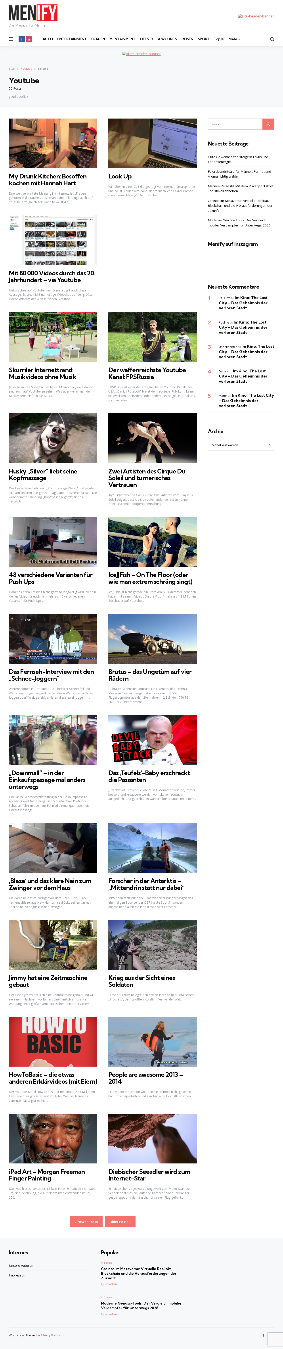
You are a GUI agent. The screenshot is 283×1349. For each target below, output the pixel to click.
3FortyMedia (50, 1335)
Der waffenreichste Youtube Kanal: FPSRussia (147, 373)
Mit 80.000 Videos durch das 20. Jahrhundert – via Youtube (52, 276)
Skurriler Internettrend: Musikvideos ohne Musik (42, 373)
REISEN (187, 39)
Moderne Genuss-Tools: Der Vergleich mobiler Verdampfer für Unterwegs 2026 (239, 222)
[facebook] (22, 39)
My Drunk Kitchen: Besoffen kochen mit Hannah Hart (47, 179)
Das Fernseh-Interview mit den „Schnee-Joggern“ (51, 675)
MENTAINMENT (122, 39)
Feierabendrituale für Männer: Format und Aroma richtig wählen (239, 173)
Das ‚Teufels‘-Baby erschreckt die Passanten (149, 776)
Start (12, 69)
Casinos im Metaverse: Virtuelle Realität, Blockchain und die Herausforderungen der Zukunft (240, 205)
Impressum (17, 1275)
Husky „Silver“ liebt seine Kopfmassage (43, 474)
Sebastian (111, 1284)
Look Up (120, 176)
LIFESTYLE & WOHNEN (158, 39)
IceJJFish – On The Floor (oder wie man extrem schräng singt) (150, 578)
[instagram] (29, 39)
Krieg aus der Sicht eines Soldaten (141, 981)
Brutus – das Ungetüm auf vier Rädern (149, 675)
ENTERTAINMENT (72, 39)
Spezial (108, 1262)
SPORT (204, 39)
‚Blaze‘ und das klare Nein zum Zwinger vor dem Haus (50, 884)
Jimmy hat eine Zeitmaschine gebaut (48, 981)
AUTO (48, 39)
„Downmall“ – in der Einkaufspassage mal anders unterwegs (47, 779)
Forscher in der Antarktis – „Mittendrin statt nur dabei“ (146, 884)
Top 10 (219, 39)
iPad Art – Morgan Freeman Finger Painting (47, 1175)
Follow (242, 266)
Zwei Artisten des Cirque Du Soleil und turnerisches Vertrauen (146, 478)
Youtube (26, 69)
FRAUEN (98, 39)
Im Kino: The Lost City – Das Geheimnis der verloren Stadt (243, 302)
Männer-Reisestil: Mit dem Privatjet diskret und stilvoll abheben (240, 188)
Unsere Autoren (21, 1265)
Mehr (233, 39)
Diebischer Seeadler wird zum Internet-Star (149, 1175)
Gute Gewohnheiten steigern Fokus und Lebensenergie (238, 159)
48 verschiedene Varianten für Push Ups (50, 578)
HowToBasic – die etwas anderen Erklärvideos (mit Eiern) (53, 1078)
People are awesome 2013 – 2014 (145, 1078)
